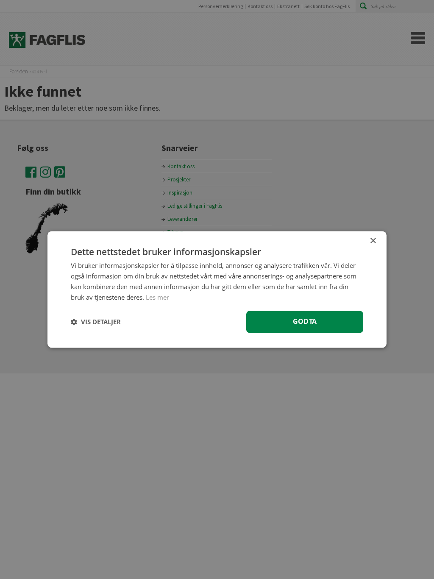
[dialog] (217, 289)
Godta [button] (305, 321)
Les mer (157, 297)
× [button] (373, 241)
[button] (96, 322)
